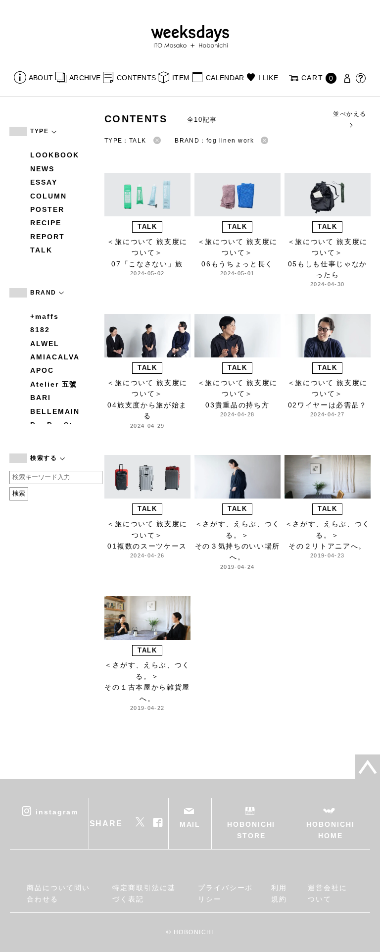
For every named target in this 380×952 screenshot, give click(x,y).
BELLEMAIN (54, 411)
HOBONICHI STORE (251, 829)
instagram (57, 812)
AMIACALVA (54, 357)
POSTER (47, 209)
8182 (40, 330)
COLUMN (48, 196)
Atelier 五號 (53, 384)
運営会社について (327, 893)
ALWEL (44, 344)
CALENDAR (225, 78)
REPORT (47, 237)
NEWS (42, 169)
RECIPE (45, 223)
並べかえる (349, 113)
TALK (41, 250)
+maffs (44, 316)
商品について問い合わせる (58, 893)
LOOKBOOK (54, 155)
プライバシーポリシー (225, 893)
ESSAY (43, 182)
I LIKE (268, 78)
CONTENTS (136, 78)
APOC (42, 370)
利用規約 (279, 893)
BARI (40, 397)
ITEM (181, 78)
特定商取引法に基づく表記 (143, 893)
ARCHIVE (84, 78)
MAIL (190, 824)
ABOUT (41, 78)
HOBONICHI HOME (330, 829)
